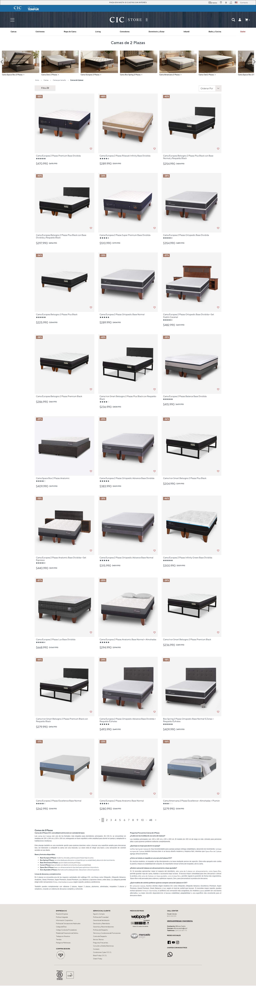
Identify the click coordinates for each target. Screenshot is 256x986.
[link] (243, 32)
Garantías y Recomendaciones (103, 927)
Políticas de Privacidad (100, 917)
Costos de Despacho (100, 936)
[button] (239, 19)
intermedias (62, 882)
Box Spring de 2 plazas (140, 849)
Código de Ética (61, 927)
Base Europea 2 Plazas (48, 858)
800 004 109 (171, 916)
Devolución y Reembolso (101, 923)
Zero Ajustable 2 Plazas (48, 870)
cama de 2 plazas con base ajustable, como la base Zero (161, 876)
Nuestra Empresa (62, 914)
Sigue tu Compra (99, 914)
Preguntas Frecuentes (100, 943)
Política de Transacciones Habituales (68, 923)
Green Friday (97, 959)
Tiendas (58, 939)
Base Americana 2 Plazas (49, 862)
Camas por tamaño (59, 80)
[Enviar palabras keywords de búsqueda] (233, 19)
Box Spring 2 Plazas (47, 860)
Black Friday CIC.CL (100, 955)
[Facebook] (169, 942)
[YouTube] (173, 942)
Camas (46, 80)
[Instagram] (177, 942)
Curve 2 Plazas (45, 865)
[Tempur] (33, 8)
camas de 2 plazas (44, 836)
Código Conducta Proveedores (66, 930)
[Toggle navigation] (12, 20)
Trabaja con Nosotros (63, 936)
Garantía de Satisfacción (101, 920)
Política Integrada (62, 917)
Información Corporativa (64, 920)
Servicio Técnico (98, 939)
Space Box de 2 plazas (213, 851)
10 (142, 819)
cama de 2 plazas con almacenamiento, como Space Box (200, 871)
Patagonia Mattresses (63, 943)
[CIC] (17, 8)
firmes (55, 882)
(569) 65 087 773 (181, 930)
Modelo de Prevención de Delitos (67, 933)
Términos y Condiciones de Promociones (107, 933)
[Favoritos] (91, 148)
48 (150, 819)
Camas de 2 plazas (76, 80)
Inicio (37, 80)
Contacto (96, 949)
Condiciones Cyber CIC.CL (102, 952)
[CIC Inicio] (126, 19)
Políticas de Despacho (100, 930)
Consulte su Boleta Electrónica (103, 946)
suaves (70, 882)
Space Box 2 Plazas (46, 867)
